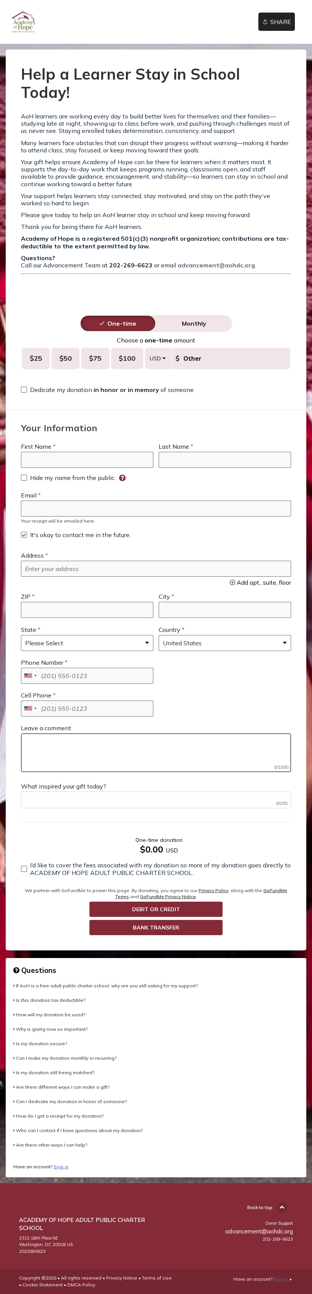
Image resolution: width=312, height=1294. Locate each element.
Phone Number (42, 662)
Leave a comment (46, 728)
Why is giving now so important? (52, 1029)
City (164, 596)
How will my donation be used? (50, 1014)
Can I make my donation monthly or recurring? (66, 1058)
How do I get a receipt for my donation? (59, 1116)
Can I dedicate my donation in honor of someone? (71, 1101)
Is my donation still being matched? (55, 1072)
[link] (23, 21)
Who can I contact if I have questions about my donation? (79, 1130)
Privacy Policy (213, 890)
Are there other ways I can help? (51, 1145)
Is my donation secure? (41, 1043)
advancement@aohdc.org (216, 265)
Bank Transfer (156, 927)
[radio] (121, 323)
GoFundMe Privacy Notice (168, 896)
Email (29, 495)
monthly (194, 323)
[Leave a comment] (156, 753)
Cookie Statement (42, 1285)
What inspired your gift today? (63, 786)
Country (169, 629)
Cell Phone (36, 695)
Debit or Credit (156, 909)
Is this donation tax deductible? (50, 1000)
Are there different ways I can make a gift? (63, 1087)
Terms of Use (157, 1278)
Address (32, 555)
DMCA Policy (81, 1285)
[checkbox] (107, 389)
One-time (121, 323)
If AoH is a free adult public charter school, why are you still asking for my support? (107, 985)
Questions (37, 970)
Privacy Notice (121, 1278)
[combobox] (30, 675)
